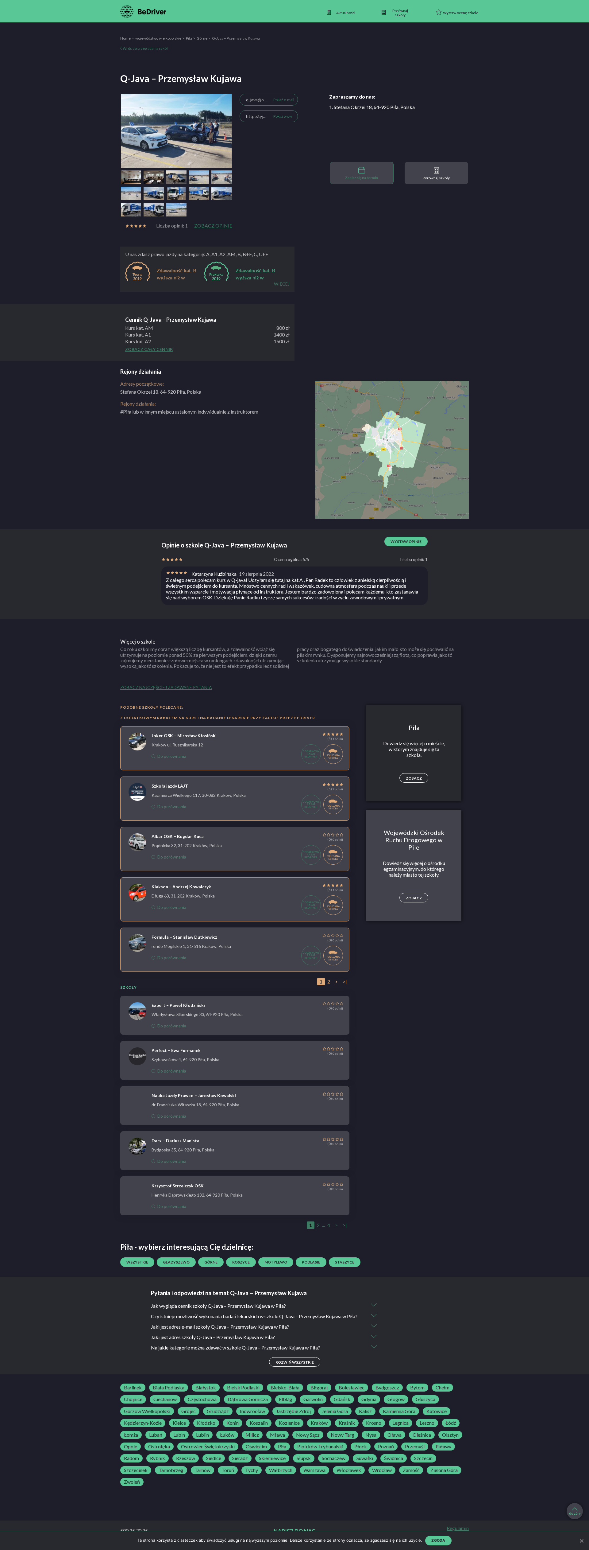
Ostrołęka (159, 1446)
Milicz (252, 1435)
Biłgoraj (319, 1387)
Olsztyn (450, 1435)
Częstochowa (202, 1399)
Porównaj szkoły (436, 178)
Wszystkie (137, 1262)
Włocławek (349, 1470)
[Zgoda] (581, 1541)
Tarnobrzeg (171, 1470)
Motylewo (275, 1262)
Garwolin (313, 1399)
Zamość (411, 1470)
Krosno (373, 1423)
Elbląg (285, 1399)
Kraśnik (347, 1423)
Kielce (179, 1423)
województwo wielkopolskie (158, 38)
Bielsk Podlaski (243, 1387)
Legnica (400, 1423)
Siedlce (213, 1458)
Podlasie (311, 1262)
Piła (189, 38)
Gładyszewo (176, 1262)
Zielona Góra (444, 1470)
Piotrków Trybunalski (320, 1446)
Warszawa (314, 1470)
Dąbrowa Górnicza (248, 1399)
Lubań (155, 1435)
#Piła (125, 412)
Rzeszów (185, 1458)
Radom (131, 1458)
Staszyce (344, 1262)
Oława (394, 1435)
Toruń (227, 1470)
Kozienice (289, 1423)
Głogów (396, 1399)
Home (125, 38)
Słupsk (304, 1458)
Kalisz (365, 1411)
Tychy (251, 1470)
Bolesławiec (351, 1387)
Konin (232, 1423)
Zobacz (414, 778)
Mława (277, 1435)
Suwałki (364, 1458)
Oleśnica (422, 1435)
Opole (130, 1446)
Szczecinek (136, 1470)
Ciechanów (165, 1399)
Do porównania (171, 756)
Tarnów (202, 1470)
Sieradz (240, 1458)
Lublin (202, 1435)
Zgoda (438, 1540)
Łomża (131, 1435)
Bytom (417, 1387)
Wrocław (382, 1470)
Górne (202, 38)
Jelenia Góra (335, 1411)
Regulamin (458, 1528)
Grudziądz (218, 1411)
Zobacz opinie (213, 225)
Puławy (443, 1446)
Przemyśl (415, 1446)
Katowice (436, 1411)
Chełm (442, 1387)
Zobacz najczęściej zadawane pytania (166, 687)
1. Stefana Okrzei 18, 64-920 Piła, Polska (372, 107)
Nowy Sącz (308, 1435)
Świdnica (393, 1458)
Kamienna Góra (399, 1411)
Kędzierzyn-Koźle (143, 1423)
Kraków (319, 1423)
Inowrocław (252, 1411)
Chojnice (133, 1399)
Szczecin (423, 1458)
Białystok (205, 1387)
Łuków (227, 1435)
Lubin (179, 1435)
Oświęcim (256, 1446)
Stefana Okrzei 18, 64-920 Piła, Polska (160, 392)
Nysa (370, 1435)
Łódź (450, 1423)
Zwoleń (132, 1482)
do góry (575, 1513)
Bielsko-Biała (285, 1387)
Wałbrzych (280, 1470)
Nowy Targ (342, 1435)
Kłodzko (206, 1423)
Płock (360, 1446)
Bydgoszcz (387, 1387)
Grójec (188, 1411)
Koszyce (241, 1262)
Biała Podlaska (168, 1387)
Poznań (386, 1446)
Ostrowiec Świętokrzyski (208, 1446)
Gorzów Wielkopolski (147, 1411)
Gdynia (368, 1399)
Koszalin (259, 1423)
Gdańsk (342, 1399)
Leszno (427, 1423)
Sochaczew (333, 1458)
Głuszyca (425, 1399)
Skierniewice (272, 1458)
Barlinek (133, 1387)
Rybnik (157, 1458)
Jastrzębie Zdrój (293, 1411)
